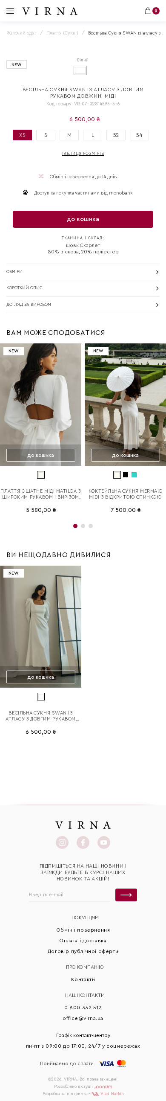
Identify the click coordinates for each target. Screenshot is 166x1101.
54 (139, 135)
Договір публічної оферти (83, 951)
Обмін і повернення (83, 930)
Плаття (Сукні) (62, 33)
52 (116, 135)
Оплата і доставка (82, 940)
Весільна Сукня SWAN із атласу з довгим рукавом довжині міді (41, 716)
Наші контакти (85, 995)
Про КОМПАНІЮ (85, 967)
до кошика (83, 219)
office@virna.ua (83, 1018)
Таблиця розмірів (83, 154)
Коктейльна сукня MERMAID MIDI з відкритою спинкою (125, 494)
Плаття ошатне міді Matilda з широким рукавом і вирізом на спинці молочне (40, 494)
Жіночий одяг (21, 33)
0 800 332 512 (83, 1007)
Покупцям (85, 917)
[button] (75, 526)
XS (22, 135)
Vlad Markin (111, 1094)
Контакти (83, 979)
